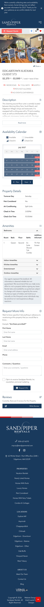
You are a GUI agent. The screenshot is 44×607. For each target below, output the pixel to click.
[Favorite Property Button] (40, 38)
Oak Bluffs (22, 551)
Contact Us (22, 579)
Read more (22, 123)
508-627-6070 (23, 441)
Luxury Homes (22, 488)
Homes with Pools (22, 483)
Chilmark (22, 531)
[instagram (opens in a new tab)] (24, 450)
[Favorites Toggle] (40, 31)
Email (4, 346)
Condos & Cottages (22, 503)
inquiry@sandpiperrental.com (22, 445)
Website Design (30, 597)
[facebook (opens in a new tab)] (20, 450)
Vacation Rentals (22, 473)
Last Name (6, 337)
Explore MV (22, 516)
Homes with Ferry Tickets (22, 498)
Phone (4, 355)
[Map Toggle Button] (31, 31)
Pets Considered (22, 493)
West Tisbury (22, 561)
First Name (6, 328)
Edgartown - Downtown (22, 536)
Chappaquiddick (22, 526)
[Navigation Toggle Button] (40, 22)
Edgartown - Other (22, 546)
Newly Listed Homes (22, 478)
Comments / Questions (11, 363)
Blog (22, 584)
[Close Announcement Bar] (41, 8)
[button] (3, 48)
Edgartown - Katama (22, 541)
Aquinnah (22, 521)
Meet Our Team (22, 574)
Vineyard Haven (22, 556)
